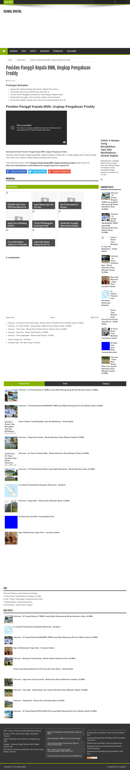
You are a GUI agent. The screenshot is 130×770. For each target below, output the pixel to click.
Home (53, 317)
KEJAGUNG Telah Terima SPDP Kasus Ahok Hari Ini (29, 92)
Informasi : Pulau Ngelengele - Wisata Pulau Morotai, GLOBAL (31, 335)
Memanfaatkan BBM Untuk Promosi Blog (63, 738)
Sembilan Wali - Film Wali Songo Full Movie (24, 343)
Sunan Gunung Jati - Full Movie (19, 339)
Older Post (95, 317)
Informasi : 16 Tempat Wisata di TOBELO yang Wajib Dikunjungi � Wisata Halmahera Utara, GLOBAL (53, 616)
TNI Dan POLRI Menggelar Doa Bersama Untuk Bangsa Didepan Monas (36, 95)
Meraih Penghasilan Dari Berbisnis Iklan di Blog (64, 733)
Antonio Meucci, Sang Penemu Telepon (18, 605)
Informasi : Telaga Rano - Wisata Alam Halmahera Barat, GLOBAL (39, 701)
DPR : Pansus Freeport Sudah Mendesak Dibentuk (22, 731)
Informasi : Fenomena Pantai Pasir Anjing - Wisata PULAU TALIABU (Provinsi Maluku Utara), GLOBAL (46, 323)
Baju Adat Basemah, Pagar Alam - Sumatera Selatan (33, 648)
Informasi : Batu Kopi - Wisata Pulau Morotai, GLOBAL (28, 332)
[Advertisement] (88, 26)
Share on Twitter (39, 171)
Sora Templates (120, 767)
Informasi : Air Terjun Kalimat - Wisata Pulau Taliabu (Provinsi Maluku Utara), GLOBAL (40, 326)
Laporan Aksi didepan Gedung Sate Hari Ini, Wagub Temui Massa (34, 89)
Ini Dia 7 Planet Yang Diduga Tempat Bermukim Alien (23, 599)
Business (14, 51)
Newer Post (10, 317)
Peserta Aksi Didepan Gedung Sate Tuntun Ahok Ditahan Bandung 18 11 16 (38, 100)
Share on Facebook (18, 171)
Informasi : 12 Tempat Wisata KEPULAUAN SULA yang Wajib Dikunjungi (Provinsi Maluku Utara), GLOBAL (55, 711)
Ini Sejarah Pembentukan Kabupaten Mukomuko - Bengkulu (36, 627)
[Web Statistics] (92, 758)
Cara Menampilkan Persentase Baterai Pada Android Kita (63, 744)
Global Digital (13, 11)
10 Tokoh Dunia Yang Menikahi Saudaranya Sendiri (22, 596)
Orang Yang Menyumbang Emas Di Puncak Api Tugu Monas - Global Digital (43, 669)
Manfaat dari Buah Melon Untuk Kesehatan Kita (104, 743)
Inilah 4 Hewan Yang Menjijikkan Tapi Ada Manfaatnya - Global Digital (110, 148)
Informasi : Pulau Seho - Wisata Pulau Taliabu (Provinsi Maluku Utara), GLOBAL (37, 329)
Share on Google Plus (61, 171)
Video (23, 51)
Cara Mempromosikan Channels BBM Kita (64, 756)
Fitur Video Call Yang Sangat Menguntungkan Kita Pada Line (60, 750)
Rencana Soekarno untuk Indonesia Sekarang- (21, 593)
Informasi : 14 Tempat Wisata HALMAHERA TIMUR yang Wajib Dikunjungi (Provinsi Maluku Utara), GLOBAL (110, 223)
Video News (11, 81)
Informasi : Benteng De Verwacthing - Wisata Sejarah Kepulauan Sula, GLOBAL (44, 658)
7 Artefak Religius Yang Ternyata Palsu (18, 602)
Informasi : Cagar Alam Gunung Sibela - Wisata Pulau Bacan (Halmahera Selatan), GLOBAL (49, 679)
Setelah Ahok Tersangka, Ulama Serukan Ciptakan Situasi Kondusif (35, 97)
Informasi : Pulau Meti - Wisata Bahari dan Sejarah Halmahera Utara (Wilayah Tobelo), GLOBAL (50, 690)
